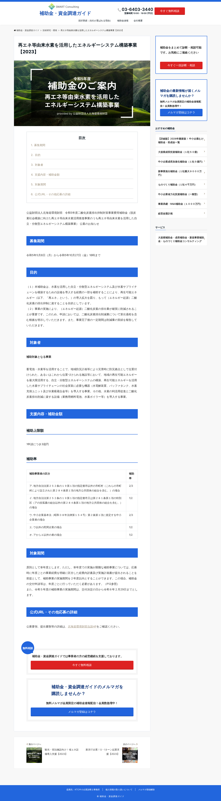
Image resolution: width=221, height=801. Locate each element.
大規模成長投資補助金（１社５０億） (178, 151)
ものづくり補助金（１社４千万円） (177, 184)
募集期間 (38, 145)
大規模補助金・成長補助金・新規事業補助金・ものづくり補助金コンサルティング (181, 239)
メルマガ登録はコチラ (82, 711)
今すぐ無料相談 (169, 11)
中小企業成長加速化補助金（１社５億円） (181, 161)
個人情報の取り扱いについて (118, 789)
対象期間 (38, 184)
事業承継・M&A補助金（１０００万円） (180, 203)
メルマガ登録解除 (146, 789)
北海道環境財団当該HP (82, 626)
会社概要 (138, 20)
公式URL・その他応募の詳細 (50, 194)
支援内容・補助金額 (45, 174)
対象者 (37, 164)
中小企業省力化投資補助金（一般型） (178, 194)
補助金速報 (122, 20)
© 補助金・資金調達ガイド (110, 796)
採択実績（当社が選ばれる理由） (95, 20)
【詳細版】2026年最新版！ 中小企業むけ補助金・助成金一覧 (181, 140)
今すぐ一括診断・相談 (181, 65)
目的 (35, 155)
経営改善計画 (165, 213)
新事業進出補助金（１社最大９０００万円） (180, 173)
